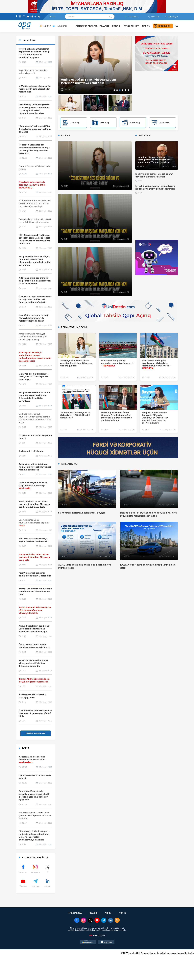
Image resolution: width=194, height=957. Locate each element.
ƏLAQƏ (93, 913)
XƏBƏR (116, 26)
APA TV (146, 26)
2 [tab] (117, 90)
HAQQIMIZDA (75, 913)
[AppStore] (106, 942)
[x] (90, 920)
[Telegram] (32, 16)
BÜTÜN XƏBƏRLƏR (86, 26)
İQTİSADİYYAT (131, 26)
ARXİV (108, 913)
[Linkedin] (35, 16)
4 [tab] (122, 90)
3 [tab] (120, 90)
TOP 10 (122, 913)
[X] (24, 16)
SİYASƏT (104, 26)
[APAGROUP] (97, 935)
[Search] (110, 17)
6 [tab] (128, 90)
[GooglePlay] (88, 942)
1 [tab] (114, 90)
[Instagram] (20, 16)
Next (128, 64)
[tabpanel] (95, 65)
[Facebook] (16, 16)
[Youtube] (28, 16)
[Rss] (39, 16)
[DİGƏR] (175, 26)
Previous (62, 64)
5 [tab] (125, 90)
